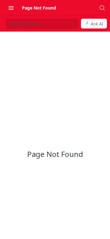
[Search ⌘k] (102, 8)
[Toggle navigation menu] (11, 8)
